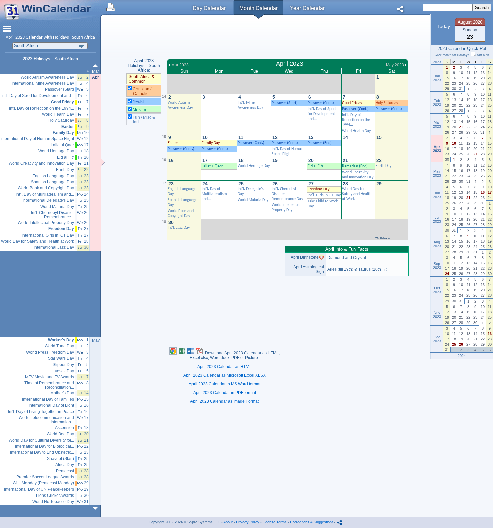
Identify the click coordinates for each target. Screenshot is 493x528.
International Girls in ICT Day (48, 235)
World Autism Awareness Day (47, 77)
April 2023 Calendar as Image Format (224, 401)
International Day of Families (48, 399)
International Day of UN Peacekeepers (39, 489)
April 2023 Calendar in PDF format (224, 392)
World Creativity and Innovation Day (41, 163)
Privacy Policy (247, 522)
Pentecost (65, 471)
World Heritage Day (254, 166)
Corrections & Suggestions (312, 522)
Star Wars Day (61, 358)
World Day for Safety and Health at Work (356, 194)
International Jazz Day (54, 247)
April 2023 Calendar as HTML (224, 366)
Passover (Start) (285, 103)
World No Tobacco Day (53, 502)
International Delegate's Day (48, 200)
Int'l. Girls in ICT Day (324, 195)
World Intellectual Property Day (46, 223)
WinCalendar (382, 238)
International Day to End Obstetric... (42, 452)
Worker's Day (61, 340)
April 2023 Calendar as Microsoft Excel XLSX (224, 375)
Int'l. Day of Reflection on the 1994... (356, 120)
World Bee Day (60, 434)
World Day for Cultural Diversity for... (41, 440)
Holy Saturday (387, 103)
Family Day (211, 143)
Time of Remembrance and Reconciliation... (49, 385)
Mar (95, 71)
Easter (173, 143)
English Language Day (53, 176)
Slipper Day (63, 364)
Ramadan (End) (355, 166)
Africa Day (64, 465)
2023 (20, 37)
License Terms (275, 522)
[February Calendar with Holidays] (96, 65)
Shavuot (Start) (60, 459)
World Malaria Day (253, 200)
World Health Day (356, 131)
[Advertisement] (287, 38)
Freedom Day (318, 189)
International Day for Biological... (44, 446)
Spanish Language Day (52, 182)
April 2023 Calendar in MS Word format (224, 384)
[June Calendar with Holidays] (96, 508)
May (96, 340)
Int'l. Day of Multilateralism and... (214, 194)
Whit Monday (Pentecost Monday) (43, 483)
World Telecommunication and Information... (46, 420)
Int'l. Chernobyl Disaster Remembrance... (52, 215)
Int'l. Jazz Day (179, 228)
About (228, 522)
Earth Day (383, 166)
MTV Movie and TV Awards (49, 377)
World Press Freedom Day (50, 352)
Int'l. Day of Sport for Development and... (322, 114)
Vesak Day (64, 371)
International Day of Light (51, 405)
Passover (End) (320, 143)
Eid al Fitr (315, 166)
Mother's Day (62, 393)
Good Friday (352, 103)
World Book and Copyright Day (46, 188)
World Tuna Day (59, 346)
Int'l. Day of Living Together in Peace (41, 412)
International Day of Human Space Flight (37, 139)
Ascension (64, 428)
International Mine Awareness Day (43, 83)
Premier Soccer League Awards (45, 477)
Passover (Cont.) (321, 103)
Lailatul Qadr (212, 166)
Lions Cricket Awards (55, 495)
